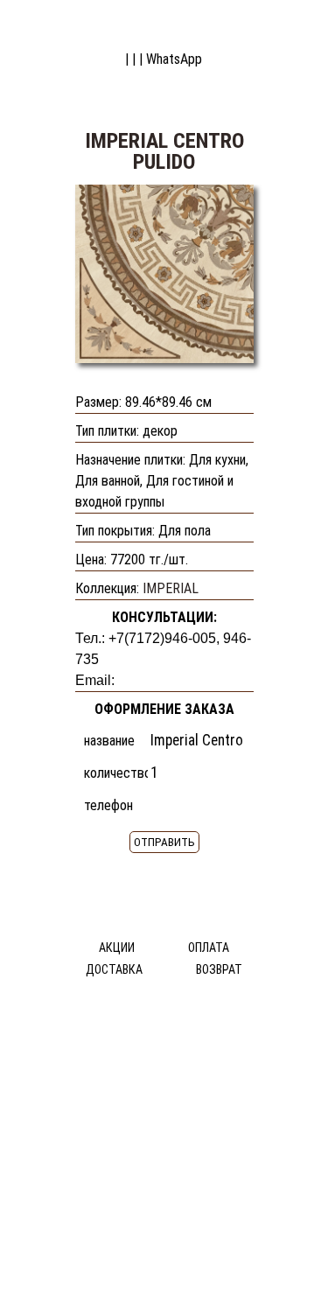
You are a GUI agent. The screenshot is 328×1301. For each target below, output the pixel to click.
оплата (208, 948)
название (109, 740)
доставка (114, 969)
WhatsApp (174, 59)
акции (117, 948)
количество (116, 773)
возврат (219, 969)
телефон (108, 805)
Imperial (171, 588)
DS (57, 24)
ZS (272, 24)
